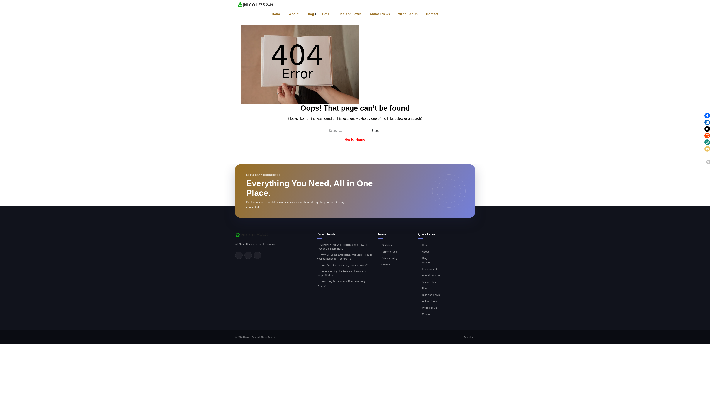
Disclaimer (387, 245)
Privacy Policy (389, 258)
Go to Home (355, 139)
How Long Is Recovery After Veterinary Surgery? (341, 283)
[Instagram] (257, 255)
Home (276, 14)
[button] (707, 115)
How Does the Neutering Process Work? (344, 265)
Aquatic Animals (431, 275)
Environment (429, 268)
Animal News (380, 14)
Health (426, 262)
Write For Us (408, 14)
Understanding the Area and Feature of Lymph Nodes (341, 273)
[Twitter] (248, 255)
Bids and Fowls (349, 14)
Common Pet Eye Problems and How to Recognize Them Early (342, 246)
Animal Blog (429, 281)
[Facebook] (239, 255)
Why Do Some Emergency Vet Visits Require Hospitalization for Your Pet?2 (345, 256)
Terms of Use (389, 251)
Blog (310, 14)
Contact (432, 14)
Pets (325, 14)
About (294, 14)
